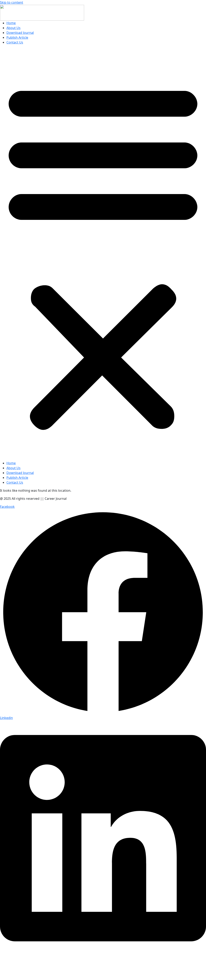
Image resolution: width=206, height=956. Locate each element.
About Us (13, 28)
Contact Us (14, 42)
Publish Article (17, 37)
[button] (103, 254)
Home (11, 23)
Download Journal (20, 32)
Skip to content (11, 2)
